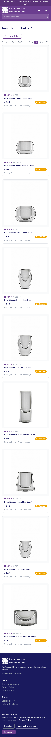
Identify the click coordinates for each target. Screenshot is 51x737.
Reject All (8, 726)
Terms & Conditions (10, 684)
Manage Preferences (27, 726)
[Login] (46, 10)
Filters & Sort (13, 36)
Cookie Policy (8, 690)
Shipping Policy (8, 701)
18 (36, 42)
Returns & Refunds (10, 704)
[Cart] (39, 10)
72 (47, 42)
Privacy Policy (8, 687)
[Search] (47, 17)
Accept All (8, 732)
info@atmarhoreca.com (12, 673)
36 (41, 42)
